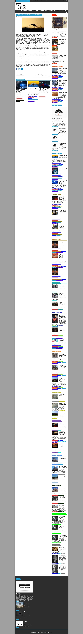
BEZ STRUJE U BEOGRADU (55, 77)
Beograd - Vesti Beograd (31, 97)
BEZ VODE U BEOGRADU (55, 165)
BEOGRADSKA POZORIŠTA (60, 325)
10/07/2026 (60, 295)
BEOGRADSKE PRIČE (54, 300)
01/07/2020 (26, 605)
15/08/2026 (60, 341)
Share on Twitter (19, 69)
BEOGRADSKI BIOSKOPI (54, 441)
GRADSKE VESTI (60, 77)
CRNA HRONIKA (18, 101)
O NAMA (18, 601)
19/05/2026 (60, 507)
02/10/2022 (60, 519)
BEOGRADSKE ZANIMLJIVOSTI (55, 401)
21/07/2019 (60, 413)
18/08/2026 (60, 145)
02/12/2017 (26, 622)
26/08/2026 (18, 92)
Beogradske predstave (54, 326)
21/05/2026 (60, 489)
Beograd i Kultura (54, 325)
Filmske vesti (59, 441)
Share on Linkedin (22, 69)
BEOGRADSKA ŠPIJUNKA (54, 126)
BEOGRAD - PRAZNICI (54, 37)
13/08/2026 (53, 436)
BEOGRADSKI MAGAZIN (54, 553)
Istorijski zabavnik (63, 553)
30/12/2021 (18, 594)
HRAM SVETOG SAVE (60, 464)
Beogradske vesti (30, 98)
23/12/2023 (60, 469)
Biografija (59, 553)
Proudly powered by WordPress (36, 632)
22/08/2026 (60, 57)
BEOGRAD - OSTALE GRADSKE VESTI (32, 96)
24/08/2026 (60, 94)
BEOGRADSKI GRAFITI (61, 401)
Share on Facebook (17, 69)
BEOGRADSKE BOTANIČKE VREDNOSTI (56, 524)
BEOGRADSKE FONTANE (55, 464)
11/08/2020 (60, 406)
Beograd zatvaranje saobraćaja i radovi (56, 266)
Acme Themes (50, 632)
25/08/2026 (60, 41)
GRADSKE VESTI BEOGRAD (55, 78)
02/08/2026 (60, 381)
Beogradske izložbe (54, 362)
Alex (21, 16)
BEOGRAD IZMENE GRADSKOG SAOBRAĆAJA (57, 206)
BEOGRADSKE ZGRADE (61, 503)
